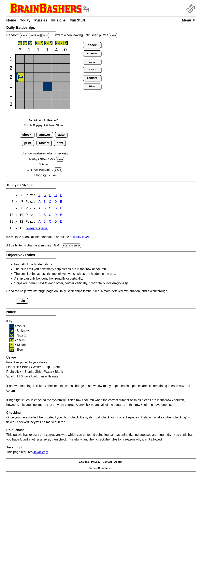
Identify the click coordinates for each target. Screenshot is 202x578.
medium (35, 35)
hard (45, 35)
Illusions (58, 20)
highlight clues (46, 175)
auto (61, 134)
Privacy (95, 461)
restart (44, 143)
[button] (20, 59)
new (60, 143)
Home (11, 20)
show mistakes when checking (46, 153)
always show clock (42, 159)
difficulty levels (80, 237)
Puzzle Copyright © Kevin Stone (43, 125)
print (27, 143)
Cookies (84, 461)
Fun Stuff (77, 20)
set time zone (71, 245)
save (113, 35)
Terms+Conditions (100, 468)
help (22, 300)
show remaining (42, 169)
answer (44, 134)
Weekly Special (37, 228)
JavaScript (40, 452)
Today (25, 20)
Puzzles (40, 20)
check (26, 134)
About (118, 461)
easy (24, 35)
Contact (107, 461)
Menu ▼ (189, 20)
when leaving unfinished (86, 35)
